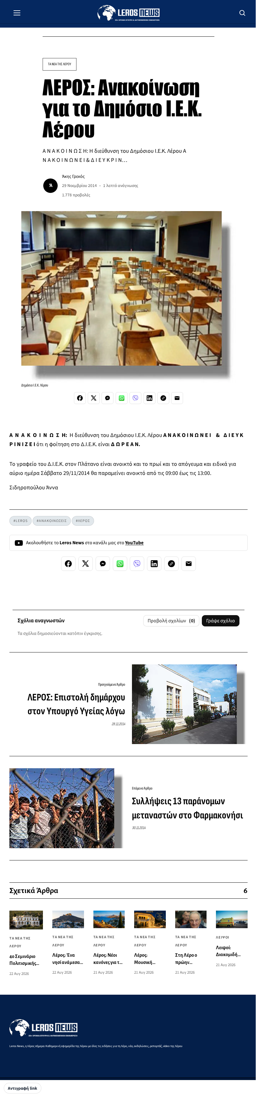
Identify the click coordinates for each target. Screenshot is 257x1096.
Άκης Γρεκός (73, 176)
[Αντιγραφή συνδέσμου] (163, 398)
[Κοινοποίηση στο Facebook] (80, 398)
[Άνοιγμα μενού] (16, 12)
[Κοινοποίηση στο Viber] (135, 398)
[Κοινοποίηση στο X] (94, 398)
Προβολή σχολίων (171, 620)
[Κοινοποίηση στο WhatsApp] (122, 398)
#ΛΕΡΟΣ (83, 521)
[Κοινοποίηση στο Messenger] (107, 398)
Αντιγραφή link (22, 1088)
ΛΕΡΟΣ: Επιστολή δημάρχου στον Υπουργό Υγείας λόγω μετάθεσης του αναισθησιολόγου (76, 705)
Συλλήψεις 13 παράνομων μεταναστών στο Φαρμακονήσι (187, 808)
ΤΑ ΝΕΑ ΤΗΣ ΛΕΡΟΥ (59, 64)
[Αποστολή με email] (177, 398)
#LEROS (20, 521)
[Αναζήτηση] (242, 12)
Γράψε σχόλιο (220, 620)
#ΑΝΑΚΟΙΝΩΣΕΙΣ (52, 521)
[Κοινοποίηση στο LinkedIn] (149, 398)
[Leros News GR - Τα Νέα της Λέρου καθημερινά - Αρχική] (128, 13)
